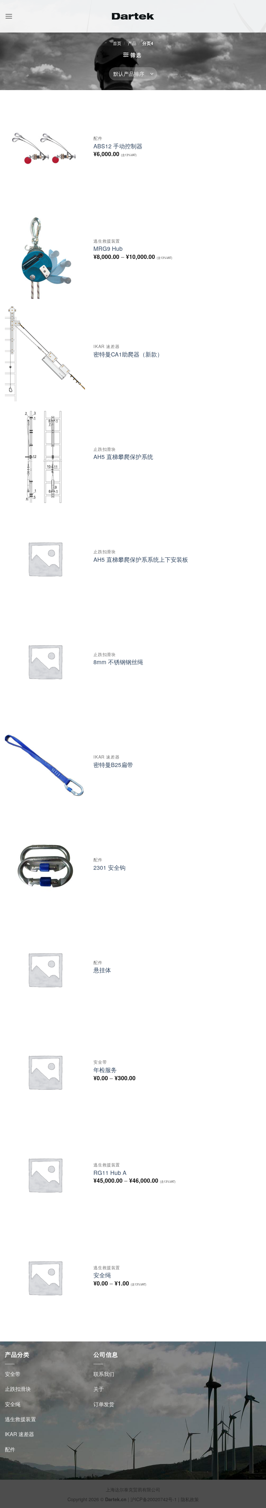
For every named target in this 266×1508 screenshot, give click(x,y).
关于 (98, 1389)
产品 (132, 43)
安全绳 (102, 1275)
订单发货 (103, 1404)
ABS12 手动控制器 (117, 146)
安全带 (12, 1374)
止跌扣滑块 (18, 1389)
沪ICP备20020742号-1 (153, 1499)
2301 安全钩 (109, 867)
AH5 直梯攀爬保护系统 (123, 457)
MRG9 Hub (108, 248)
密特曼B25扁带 (113, 765)
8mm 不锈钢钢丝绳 (118, 662)
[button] (9, 16)
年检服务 (105, 1070)
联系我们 (103, 1374)
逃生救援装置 (20, 1419)
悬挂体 (102, 970)
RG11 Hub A (110, 1173)
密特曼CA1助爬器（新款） (128, 354)
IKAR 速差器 (19, 1434)
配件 (10, 1449)
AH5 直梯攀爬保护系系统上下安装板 (140, 559)
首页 (117, 43)
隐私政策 (190, 1499)
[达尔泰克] (133, 16)
